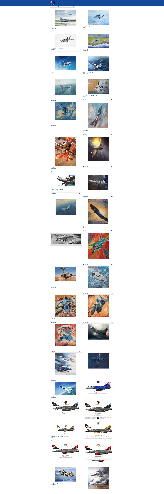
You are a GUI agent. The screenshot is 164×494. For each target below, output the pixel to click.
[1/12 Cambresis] (66, 111)
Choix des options (86, 53)
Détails (112, 53)
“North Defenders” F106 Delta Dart (88, 72)
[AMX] (98, 182)
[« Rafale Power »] (66, 63)
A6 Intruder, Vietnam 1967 (87, 162)
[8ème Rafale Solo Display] (98, 115)
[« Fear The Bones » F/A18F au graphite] (66, 40)
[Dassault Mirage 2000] (98, 332)
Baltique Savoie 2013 (86, 260)
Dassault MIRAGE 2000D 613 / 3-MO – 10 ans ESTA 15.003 (60, 436)
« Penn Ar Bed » (85, 49)
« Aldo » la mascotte (54, 27)
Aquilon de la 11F (85, 226)
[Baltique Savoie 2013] (98, 246)
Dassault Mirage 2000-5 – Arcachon (56, 396)
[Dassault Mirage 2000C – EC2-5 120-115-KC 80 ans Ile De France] (98, 387)
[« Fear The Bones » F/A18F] (98, 17)
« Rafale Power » (53, 71)
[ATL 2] (66, 239)
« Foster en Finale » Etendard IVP (56, 96)
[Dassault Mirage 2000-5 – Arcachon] (66, 388)
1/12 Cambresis (53, 121)
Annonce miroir (53, 216)
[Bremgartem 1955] (98, 277)
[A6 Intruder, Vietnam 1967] (98, 149)
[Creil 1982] (66, 335)
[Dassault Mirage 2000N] (66, 474)
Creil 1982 (52, 347)
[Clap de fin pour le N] (98, 306)
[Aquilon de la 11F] (98, 211)
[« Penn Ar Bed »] (98, 41)
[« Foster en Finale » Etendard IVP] (66, 87)
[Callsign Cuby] (66, 306)
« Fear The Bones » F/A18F (87, 26)
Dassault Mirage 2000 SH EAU (87, 369)
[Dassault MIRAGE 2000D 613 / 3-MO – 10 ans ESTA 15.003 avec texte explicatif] (98, 431)
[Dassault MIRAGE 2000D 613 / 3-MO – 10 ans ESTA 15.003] (66, 429)
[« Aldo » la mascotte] (66, 18)
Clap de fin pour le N (86, 318)
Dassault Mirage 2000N (54, 483)
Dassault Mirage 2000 (86, 340)
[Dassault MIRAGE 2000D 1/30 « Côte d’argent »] (66, 408)
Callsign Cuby (53, 318)
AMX (84, 192)
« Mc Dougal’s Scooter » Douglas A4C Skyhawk (90, 95)
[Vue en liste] (74, 6)
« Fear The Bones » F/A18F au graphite (57, 48)
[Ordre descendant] (62, 7)
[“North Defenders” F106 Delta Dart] (98, 63)
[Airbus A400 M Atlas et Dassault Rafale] (66, 181)
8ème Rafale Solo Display (87, 130)
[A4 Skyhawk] (66, 151)
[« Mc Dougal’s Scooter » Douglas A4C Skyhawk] (98, 86)
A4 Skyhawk (53, 167)
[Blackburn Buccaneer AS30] (66, 274)
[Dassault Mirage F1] (98, 478)
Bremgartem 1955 (85, 289)
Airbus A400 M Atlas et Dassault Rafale (57, 189)
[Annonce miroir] (66, 206)
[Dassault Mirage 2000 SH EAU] (98, 361)
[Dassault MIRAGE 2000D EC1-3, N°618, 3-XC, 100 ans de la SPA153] (66, 451)
